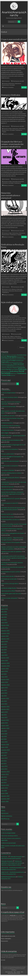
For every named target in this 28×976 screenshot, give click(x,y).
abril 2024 (4, 674)
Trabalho (4, 131)
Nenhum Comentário (8, 87)
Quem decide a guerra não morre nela (11, 593)
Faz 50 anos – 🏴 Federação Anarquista (11, 856)
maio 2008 (4, 790)
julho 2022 (4, 701)
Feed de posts (4, 813)
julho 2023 (4, 690)
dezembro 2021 (5, 706)
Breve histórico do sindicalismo (9, 449)
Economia (18, 360)
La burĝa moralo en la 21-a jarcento (10, 498)
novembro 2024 (5, 666)
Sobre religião (4, 433)
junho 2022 (4, 704)
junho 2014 (4, 769)
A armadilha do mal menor (8, 415)
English (22, 360)
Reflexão (3, 371)
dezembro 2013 (5, 771)
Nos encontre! (4, 941)
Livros (9, 289)
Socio (12, 373)
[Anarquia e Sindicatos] (14, 98)
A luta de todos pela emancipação (10, 461)
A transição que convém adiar (9, 579)
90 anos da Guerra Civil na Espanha (10, 542)
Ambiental (6, 355)
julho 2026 (4, 611)
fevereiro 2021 (5, 720)
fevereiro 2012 (5, 785)
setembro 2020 (5, 728)
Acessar (3, 810)
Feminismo (4, 364)
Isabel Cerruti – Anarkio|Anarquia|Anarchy (12, 872)
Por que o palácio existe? (7, 454)
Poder (13, 369)
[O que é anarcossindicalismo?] (14, 42)
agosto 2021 (4, 712)
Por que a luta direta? (6, 489)
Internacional (18, 364)
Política (16, 369)
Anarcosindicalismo (13, 355)
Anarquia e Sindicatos (10, 95)
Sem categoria (10, 336)
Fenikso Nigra (10, 364)
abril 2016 (4, 761)
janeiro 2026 (4, 628)
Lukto (5, 365)
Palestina (3, 369)
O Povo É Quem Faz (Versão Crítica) (10, 418)
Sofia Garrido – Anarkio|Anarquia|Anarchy (12, 867)
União (8, 375)
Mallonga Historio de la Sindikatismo (11, 440)
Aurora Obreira (5, 358)
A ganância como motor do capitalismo (11, 551)
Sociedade (12, 85)
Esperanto (5, 362)
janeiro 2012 (4, 788)
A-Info (2, 355)
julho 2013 (4, 777)
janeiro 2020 (4, 747)
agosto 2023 (4, 687)
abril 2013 (4, 782)
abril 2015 (4, 763)
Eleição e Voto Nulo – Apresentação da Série (13, 435)
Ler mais (24, 87)
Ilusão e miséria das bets (7, 576)
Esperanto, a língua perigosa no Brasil (11, 865)
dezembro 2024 (5, 663)
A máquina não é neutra (7, 430)
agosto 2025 (4, 641)
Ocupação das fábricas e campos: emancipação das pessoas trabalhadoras (12, 144)
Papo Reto (8, 369)
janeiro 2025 (4, 660)
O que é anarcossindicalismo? (14, 39)
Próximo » (22, 347)
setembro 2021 (5, 709)
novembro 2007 (5, 798)
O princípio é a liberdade (7, 470)
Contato (18, 971)
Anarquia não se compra (7, 517)
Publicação (19, 289)
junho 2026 (4, 614)
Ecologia (13, 360)
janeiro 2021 (4, 723)
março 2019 (4, 758)
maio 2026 (4, 617)
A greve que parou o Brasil (8, 590)
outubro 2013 (5, 774)
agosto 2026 (4, 609)
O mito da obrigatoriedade (8, 392)
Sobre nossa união (9, 971)
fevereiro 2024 (5, 679)
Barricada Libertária (19, 358)
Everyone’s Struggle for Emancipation (11, 456)
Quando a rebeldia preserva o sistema (11, 473)
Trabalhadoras (18, 130)
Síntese (15, 373)
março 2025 (4, 655)
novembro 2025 (5, 633)
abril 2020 (4, 739)
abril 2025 (4, 652)
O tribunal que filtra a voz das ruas (10, 519)
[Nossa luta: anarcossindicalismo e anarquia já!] (14, 201)
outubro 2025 (5, 636)
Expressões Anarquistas (18, 181)
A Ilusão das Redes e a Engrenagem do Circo (12, 444)
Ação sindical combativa (11, 302)
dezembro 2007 (5, 796)
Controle (8, 360)
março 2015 (4, 766)
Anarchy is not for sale (7, 514)
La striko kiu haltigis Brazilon (8, 588)
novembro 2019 (5, 750)
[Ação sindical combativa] (14, 305)
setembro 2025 (5, 639)
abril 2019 (4, 755)
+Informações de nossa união (8, 936)
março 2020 (4, 742)
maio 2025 (4, 649)
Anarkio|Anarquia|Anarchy (14, 13)
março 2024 (4, 676)
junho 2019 (4, 752)
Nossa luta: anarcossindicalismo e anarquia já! (10, 195)
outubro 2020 (5, 725)
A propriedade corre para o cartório (10, 571)
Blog (15, 971)
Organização (21, 367)
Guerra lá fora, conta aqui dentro (9, 583)
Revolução (7, 371)
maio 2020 (4, 736)
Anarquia (5, 83)
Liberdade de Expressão (7, 486)
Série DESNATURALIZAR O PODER (15, 972)
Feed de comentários (6, 816)
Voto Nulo (13, 375)
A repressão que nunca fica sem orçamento (12, 567)
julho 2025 (4, 644)
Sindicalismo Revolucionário (15, 290)
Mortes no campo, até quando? (9, 598)
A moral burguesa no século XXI (9, 503)
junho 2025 (4, 647)
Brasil (24, 358)
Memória (14, 289)
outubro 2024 (5, 668)
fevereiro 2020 (5, 744)
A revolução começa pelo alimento (10, 477)
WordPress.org (5, 818)
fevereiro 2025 (5, 657)
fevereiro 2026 (5, 625)
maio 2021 (4, 714)
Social (21, 371)
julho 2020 (4, 731)
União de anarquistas (9, 951)
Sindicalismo (11, 83)
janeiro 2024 (4, 682)
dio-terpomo (6, 81)
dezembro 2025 (5, 630)
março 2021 (4, 717)
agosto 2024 (4, 671)
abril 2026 (4, 620)
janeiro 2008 (4, 793)
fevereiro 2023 (5, 698)
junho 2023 (4, 693)
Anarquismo (20, 357)
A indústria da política (7, 423)
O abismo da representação (8, 406)
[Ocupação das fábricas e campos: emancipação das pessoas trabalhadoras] (14, 150)
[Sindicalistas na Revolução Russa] (14, 250)
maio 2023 (4, 695)
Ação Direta (12, 358)
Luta (8, 366)
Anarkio (4, 357)
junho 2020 (4, 733)
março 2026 (4, 622)
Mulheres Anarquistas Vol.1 (8, 869)
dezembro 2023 (5, 685)
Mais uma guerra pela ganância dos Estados (12, 533)
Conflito (3, 360)
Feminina (20, 362)
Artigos (10, 128)
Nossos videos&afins (6, 938)
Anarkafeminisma (21, 355)
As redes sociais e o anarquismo (9, 465)
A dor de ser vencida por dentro (9, 397)
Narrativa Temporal (12, 367)
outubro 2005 (5, 801)
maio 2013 (4, 779)
